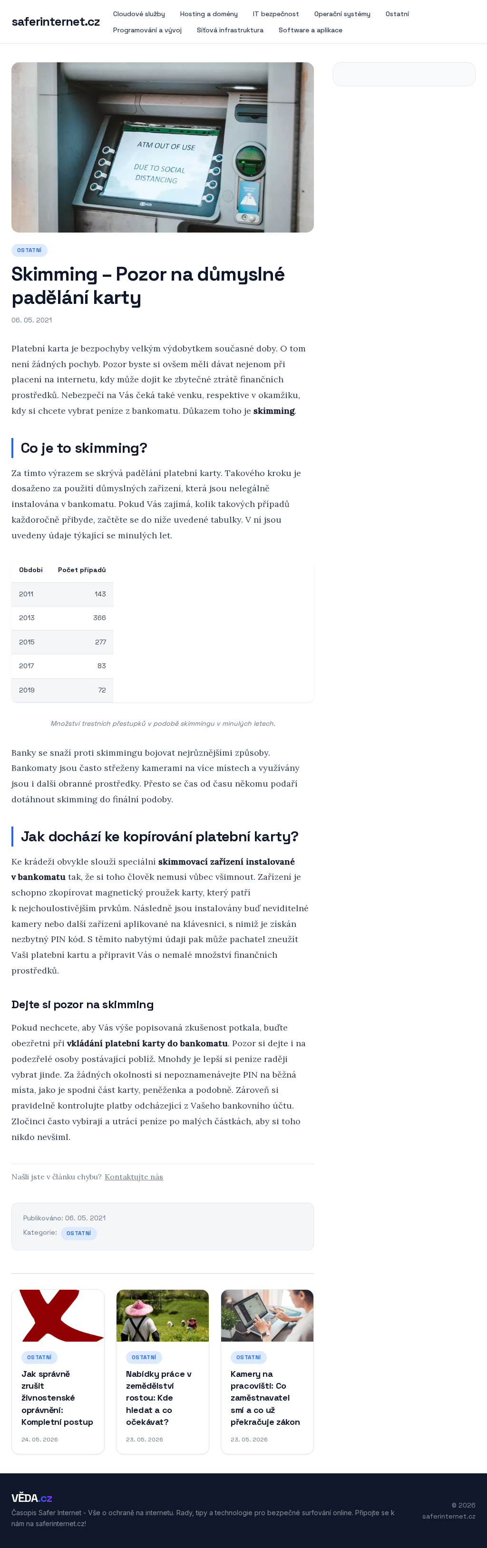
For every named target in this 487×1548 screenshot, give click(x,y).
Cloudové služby (139, 14)
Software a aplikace (310, 30)
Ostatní (397, 14)
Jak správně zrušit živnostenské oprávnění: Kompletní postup (57, 1397)
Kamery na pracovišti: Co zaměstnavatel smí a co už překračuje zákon (265, 1397)
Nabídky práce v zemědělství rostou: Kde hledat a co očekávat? (159, 1397)
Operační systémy (342, 14)
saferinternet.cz (55, 22)
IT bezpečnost (276, 14)
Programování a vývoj (147, 30)
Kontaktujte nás (134, 1176)
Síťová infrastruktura (230, 30)
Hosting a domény (209, 14)
